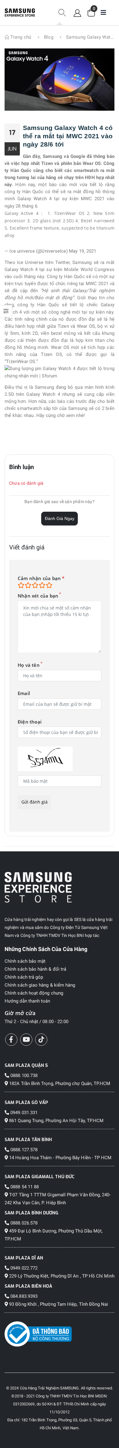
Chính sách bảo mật (25, 961)
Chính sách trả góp (24, 977)
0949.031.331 (23, 1112)
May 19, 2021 (82, 251)
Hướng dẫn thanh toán (27, 1001)
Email (24, 693)
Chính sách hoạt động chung (34, 993)
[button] (62, 13)
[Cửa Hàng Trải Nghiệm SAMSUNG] (59, 887)
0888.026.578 (23, 1223)
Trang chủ (20, 37)
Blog (49, 37)
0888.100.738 (23, 1075)
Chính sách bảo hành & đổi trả (35, 969)
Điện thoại (29, 722)
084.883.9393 (23, 1296)
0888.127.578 (23, 1149)
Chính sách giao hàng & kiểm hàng (40, 985)
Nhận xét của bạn (38, 596)
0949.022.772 (23, 1268)
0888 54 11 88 (24, 1187)
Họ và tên (29, 665)
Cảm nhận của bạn (41, 578)
